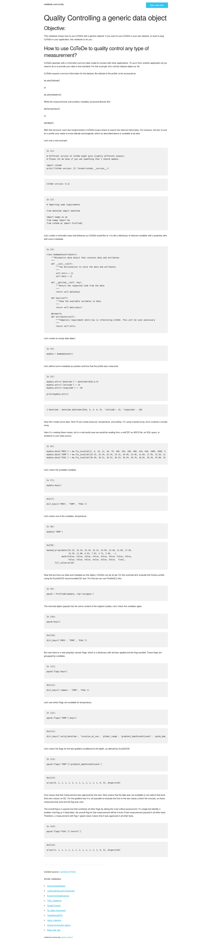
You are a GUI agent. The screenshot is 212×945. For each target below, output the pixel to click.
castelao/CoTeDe (68, 871)
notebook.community (54, 4)
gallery (64, 937)
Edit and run (157, 5)
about (70, 937)
